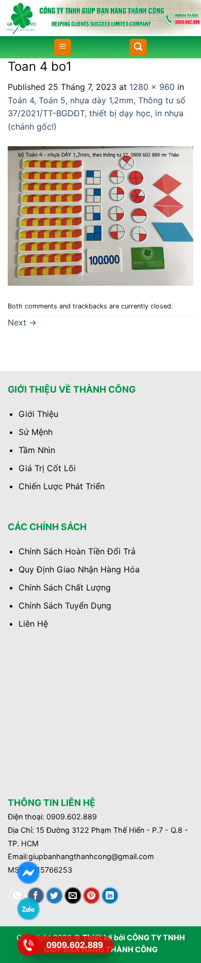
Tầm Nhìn (37, 450)
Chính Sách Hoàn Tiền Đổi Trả (77, 551)
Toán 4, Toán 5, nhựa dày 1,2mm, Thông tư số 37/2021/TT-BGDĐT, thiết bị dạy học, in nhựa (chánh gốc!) (97, 113)
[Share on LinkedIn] (110, 895)
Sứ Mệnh (36, 432)
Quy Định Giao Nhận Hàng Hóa (79, 569)
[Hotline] (28, 945)
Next (22, 322)
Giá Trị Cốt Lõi (47, 468)
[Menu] (62, 47)
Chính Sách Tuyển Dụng (65, 605)
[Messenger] (28, 872)
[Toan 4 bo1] (100, 215)
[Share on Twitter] (54, 895)
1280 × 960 (152, 87)
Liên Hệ (33, 623)
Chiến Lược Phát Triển (62, 486)
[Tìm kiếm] (138, 47)
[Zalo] (28, 908)
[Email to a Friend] (72, 895)
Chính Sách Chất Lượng (65, 587)
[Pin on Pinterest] (91, 895)
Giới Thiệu (38, 414)
